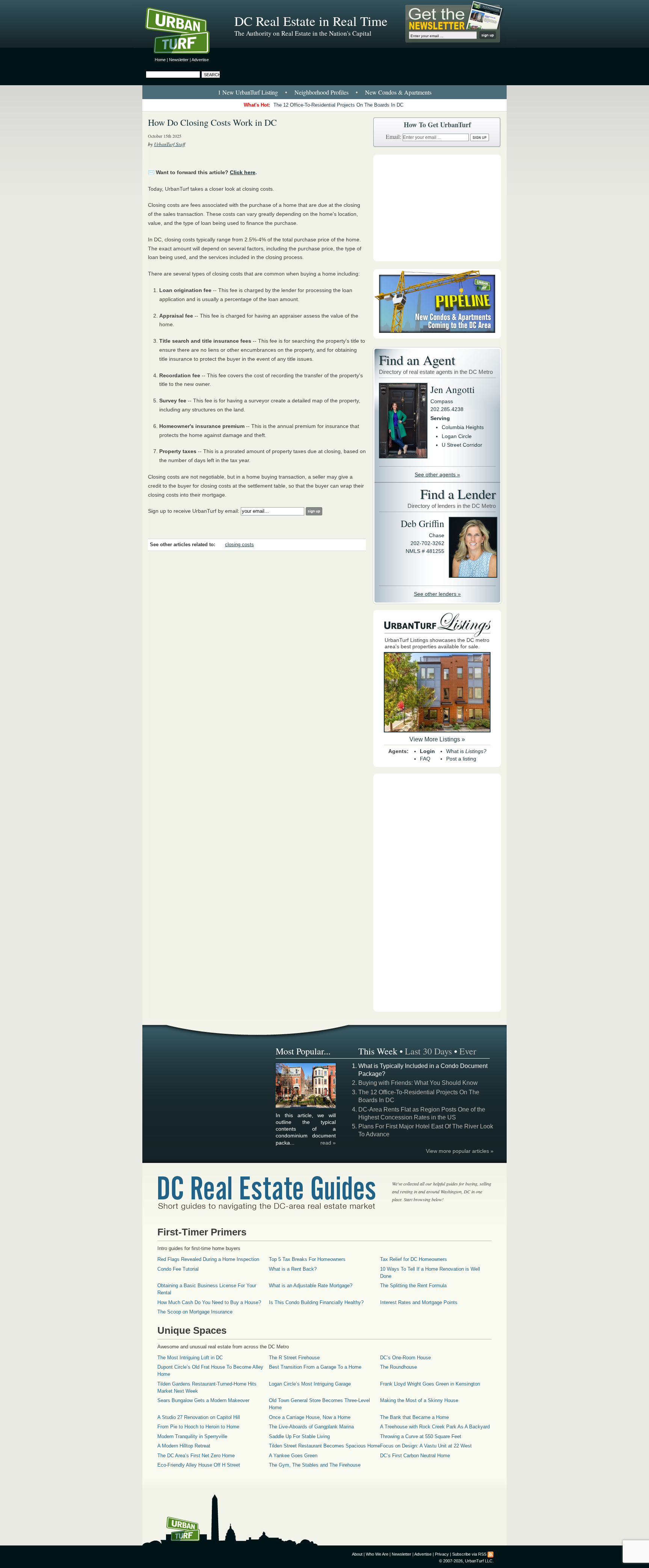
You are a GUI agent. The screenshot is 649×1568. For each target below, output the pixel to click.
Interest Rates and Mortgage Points (418, 1302)
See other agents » (437, 474)
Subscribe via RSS (469, 1554)
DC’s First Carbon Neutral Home (415, 1455)
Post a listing (461, 759)
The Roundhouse (398, 1367)
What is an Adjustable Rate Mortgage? (310, 1285)
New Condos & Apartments (398, 92)
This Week (377, 1051)
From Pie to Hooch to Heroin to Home (198, 1426)
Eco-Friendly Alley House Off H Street (198, 1465)
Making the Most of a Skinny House (419, 1400)
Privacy (442, 1554)
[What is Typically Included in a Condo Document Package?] (306, 1107)
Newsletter (179, 59)
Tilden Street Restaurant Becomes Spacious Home (324, 1446)
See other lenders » (437, 594)
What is (466, 751)
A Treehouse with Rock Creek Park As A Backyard (435, 1426)
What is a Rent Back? (293, 1269)
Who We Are (377, 1554)
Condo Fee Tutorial (178, 1269)
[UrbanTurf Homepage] (183, 32)
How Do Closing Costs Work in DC (212, 122)
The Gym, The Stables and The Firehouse (315, 1465)
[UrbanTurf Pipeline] (437, 337)
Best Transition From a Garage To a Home (315, 1367)
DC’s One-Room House (405, 1357)
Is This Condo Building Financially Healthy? (316, 1302)
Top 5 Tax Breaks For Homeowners (307, 1259)
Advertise (200, 59)
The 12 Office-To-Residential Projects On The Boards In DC (338, 105)
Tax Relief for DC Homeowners (413, 1259)
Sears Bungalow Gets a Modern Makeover (203, 1400)
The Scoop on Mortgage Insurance (194, 1312)
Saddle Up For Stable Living (299, 1436)
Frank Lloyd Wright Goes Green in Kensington (430, 1384)
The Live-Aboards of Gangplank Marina (311, 1426)
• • (325, 92)
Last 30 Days (428, 1051)
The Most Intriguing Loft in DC (190, 1357)
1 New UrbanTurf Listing (248, 92)
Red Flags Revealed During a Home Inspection (208, 1259)
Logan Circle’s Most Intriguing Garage (310, 1384)
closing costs (239, 544)
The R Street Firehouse (294, 1357)
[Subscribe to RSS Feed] (491, 1554)
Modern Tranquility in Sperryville (192, 1436)
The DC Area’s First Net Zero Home (196, 1455)
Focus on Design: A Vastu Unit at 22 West (426, 1446)
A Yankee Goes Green (293, 1455)
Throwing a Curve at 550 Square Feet (420, 1436)
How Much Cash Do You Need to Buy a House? (209, 1302)
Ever (467, 1051)
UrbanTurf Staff (169, 144)
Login (427, 751)
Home (160, 59)
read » (328, 1143)
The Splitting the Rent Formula (413, 1285)
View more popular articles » (460, 1151)
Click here (242, 172)
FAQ (425, 759)
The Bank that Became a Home (414, 1417)
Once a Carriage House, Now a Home (309, 1417)
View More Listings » (437, 739)
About (357, 1554)
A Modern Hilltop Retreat (183, 1446)
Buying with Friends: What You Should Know (418, 1083)
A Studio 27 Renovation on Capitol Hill (198, 1417)
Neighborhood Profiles (321, 92)
